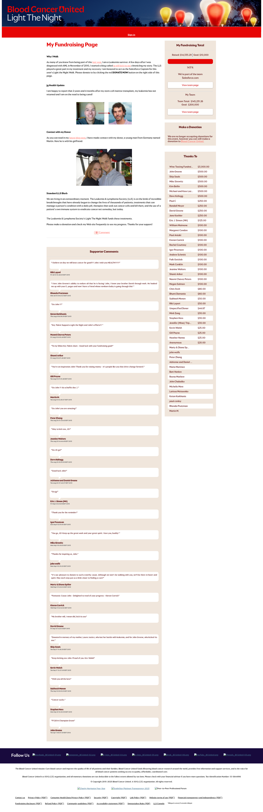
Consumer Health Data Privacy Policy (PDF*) (71, 797)
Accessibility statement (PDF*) (110, 803)
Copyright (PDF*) (119, 797)
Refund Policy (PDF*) (54, 803)
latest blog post (77, 137)
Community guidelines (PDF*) (80, 803)
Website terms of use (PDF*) (162, 797)
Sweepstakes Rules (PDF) (139, 803)
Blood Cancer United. (192, 141)
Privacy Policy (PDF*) (37, 797)
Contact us (20, 797)
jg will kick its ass (122, 65)
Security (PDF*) (101, 797)
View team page (190, 85)
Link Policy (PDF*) (138, 797)
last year (96, 62)
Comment (104, 232)
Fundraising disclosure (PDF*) (28, 803)
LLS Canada (158, 803)
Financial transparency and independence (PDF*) (200, 797)
